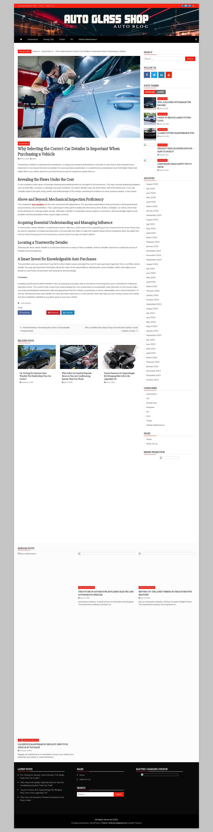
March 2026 (151, 206)
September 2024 (153, 259)
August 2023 (152, 308)
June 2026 (151, 193)
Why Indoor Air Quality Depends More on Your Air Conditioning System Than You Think (76, 376)
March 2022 (151, 357)
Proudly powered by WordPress (85, 823)
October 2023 (152, 299)
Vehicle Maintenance (88, 39)
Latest (160, 92)
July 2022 (150, 339)
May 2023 (151, 322)
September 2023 (153, 304)
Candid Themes (135, 823)
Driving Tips (48, 39)
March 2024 (151, 286)
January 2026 (152, 210)
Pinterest (54, 312)
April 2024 (151, 282)
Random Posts (26, 548)
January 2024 (152, 295)
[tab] (150, 92)
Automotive (32, 39)
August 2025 (152, 219)
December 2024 (153, 251)
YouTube (193, 6)
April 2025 (151, 233)
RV (71, 39)
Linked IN (189, 6)
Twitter (185, 6)
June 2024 (151, 273)
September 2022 (153, 335)
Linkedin (69, 312)
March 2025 (151, 237)
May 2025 (151, 228)
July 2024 (150, 268)
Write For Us (50, 6)
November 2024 (153, 255)
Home (41, 6)
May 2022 (151, 348)
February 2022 (153, 362)
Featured (150, 407)
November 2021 (153, 375)
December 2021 (153, 371)
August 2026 (152, 184)
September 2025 (153, 215)
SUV (148, 416)
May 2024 (151, 277)
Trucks (62, 39)
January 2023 (152, 331)
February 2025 (153, 242)
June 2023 (151, 317)
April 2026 (151, 202)
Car (147, 398)
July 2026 (150, 188)
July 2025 (150, 224)
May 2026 (151, 197)
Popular (149, 92)
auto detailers (26, 303)
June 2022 (151, 344)
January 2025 (152, 246)
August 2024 (152, 264)
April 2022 (151, 353)
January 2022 (152, 366)
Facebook (182, 6)
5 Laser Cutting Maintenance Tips (175, 133)
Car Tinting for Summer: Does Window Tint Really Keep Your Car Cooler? (35, 376)
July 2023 (150, 313)
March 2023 (151, 326)
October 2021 (152, 379)
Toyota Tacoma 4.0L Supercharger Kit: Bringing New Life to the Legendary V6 (119, 376)
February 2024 (153, 291)
